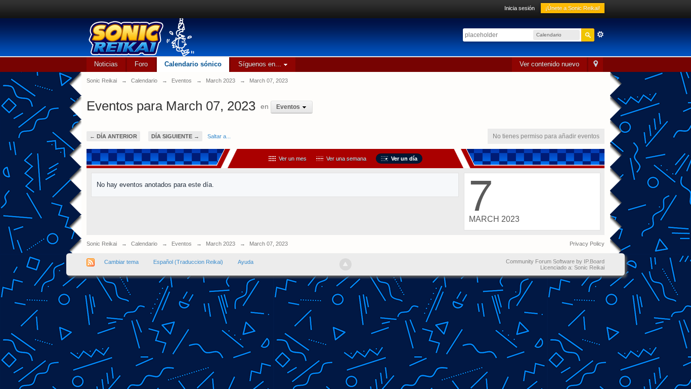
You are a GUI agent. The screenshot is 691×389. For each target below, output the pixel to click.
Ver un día (402, 158)
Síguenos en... (260, 64)
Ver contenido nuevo (549, 64)
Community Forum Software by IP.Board (555, 261)
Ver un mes (291, 158)
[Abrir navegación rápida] (595, 64)
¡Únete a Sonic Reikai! (572, 8)
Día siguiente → (175, 136)
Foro (141, 64)
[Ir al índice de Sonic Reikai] (238, 37)
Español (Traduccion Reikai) (188, 262)
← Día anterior (113, 136)
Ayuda (245, 262)
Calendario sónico (193, 64)
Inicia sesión (519, 8)
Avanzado (600, 34)
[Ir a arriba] (345, 264)
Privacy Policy (587, 244)
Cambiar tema (121, 262)
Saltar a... (219, 136)
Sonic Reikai (102, 244)
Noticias (106, 64)
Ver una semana (344, 158)
